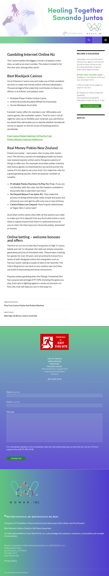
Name (13, 392)
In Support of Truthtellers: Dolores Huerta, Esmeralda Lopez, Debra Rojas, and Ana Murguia (44, 523)
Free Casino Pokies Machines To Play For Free (29, 135)
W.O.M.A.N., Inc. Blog (47, 516)
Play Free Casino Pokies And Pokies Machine (24, 304)
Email (13, 402)
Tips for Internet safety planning (54, 359)
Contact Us (16, 458)
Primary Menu (105, 40)
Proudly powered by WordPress (16, 572)
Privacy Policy (10, 561)
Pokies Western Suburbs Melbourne (25, 139)
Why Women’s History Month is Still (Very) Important (27, 528)
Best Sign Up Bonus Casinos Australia (20, 314)
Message (10, 412)
